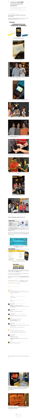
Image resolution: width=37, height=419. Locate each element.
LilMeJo (11, 318)
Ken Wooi (11, 290)
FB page (25, 280)
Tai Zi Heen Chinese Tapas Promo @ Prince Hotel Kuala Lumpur (17, 408)
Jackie (17, 117)
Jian (14, 117)
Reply (11, 298)
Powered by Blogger (19, 414)
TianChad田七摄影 (12, 303)
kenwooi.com (11, 293)
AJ (10, 329)
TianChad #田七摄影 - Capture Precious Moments (17, 4)
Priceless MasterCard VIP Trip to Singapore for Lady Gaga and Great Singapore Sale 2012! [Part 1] (18, 388)
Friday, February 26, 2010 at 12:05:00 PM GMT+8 (18, 318)
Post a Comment (11, 409)
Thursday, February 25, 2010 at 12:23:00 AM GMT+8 (18, 290)
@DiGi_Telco (18, 280)
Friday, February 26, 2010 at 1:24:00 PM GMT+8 (20, 323)
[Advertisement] (18, 364)
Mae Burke (20, 415)
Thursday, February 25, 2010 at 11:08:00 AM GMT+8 (19, 296)
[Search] (28, 2)
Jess (13, 117)
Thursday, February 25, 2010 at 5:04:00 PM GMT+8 (20, 309)
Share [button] (8, 409)
